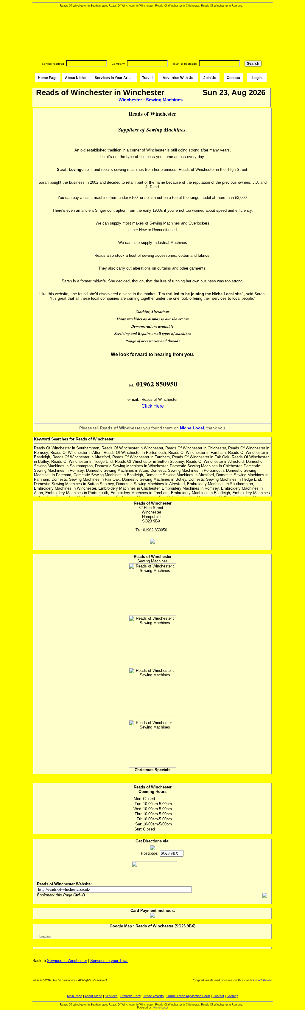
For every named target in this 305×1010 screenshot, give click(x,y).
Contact (233, 78)
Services (111, 996)
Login (257, 78)
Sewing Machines (164, 99)
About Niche (75, 78)
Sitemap (232, 996)
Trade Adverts (153, 996)
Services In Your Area (113, 78)
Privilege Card (130, 996)
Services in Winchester (67, 960)
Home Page (47, 78)
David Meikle (262, 980)
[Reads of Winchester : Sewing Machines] (152, 587)
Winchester (130, 99)
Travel (147, 78)
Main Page (74, 996)
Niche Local (160, 1007)
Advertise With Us (178, 78)
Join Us (209, 78)
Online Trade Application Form (188, 996)
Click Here (152, 406)
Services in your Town (109, 960)
